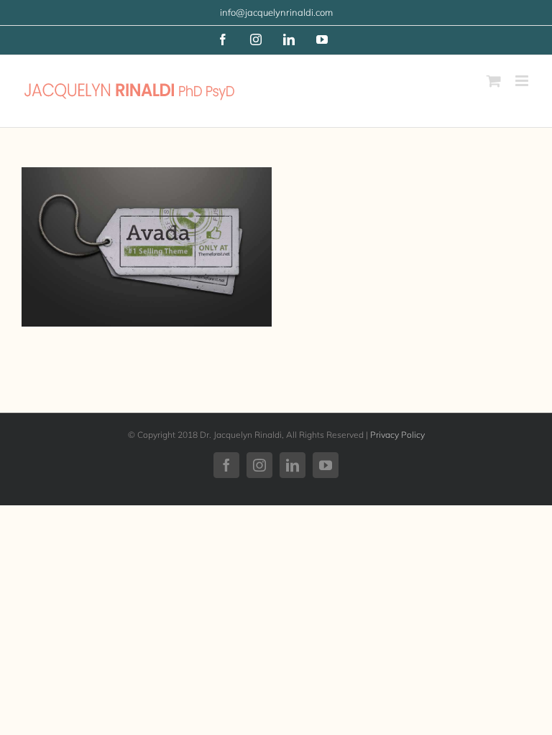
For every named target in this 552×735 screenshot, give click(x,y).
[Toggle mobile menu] (522, 80)
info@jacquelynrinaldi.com (276, 12)
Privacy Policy (397, 434)
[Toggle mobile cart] (494, 80)
